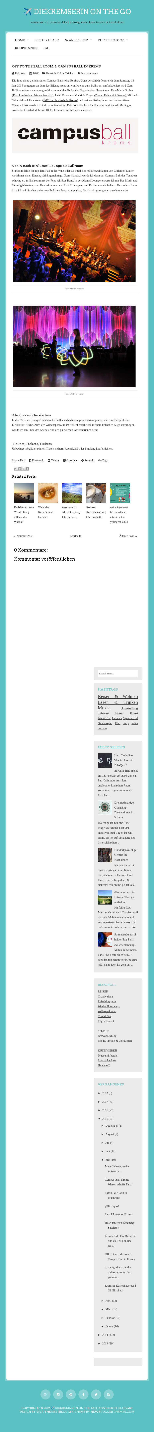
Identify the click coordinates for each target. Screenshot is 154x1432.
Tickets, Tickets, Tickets (32, 444)
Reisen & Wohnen (118, 696)
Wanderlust (76, 40)
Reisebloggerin (107, 1001)
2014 (105, 1334)
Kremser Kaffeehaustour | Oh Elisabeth (96, 512)
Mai (108, 1159)
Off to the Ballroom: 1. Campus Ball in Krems (56, 66)
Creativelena (105, 996)
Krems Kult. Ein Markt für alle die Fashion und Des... (120, 1241)
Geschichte (102, 728)
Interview (104, 718)
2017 (105, 1101)
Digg (104, 460)
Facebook (37, 460)
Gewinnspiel (105, 723)
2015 (105, 1118)
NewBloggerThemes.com (112, 1411)
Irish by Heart (47, 40)
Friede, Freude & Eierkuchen (115, 1040)
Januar (109, 1326)
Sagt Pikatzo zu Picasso (119, 1214)
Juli (107, 1142)
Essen (119, 713)
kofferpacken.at (107, 1011)
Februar (110, 1317)
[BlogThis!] (20, 469)
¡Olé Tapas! (112, 1206)
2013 (105, 1343)
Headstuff (104, 1065)
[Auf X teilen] (23, 469)
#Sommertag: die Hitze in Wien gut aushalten (124, 897)
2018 (105, 1093)
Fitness (117, 718)
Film (117, 723)
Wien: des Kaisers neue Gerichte (45, 512)
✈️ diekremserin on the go (77, 11)
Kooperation (26, 48)
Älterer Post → (128, 536)
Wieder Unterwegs (109, 1006)
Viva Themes (46, 1411)
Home (20, 40)
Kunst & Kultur (55, 73)
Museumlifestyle (108, 1055)
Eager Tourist (106, 1021)
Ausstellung (129, 708)
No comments (89, 73)
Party (126, 723)
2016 (105, 1110)
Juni (108, 1151)
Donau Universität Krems (110, 95)
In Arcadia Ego (107, 1060)
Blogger (125, 1408)
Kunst (134, 713)
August (110, 1134)
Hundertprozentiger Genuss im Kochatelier (126, 855)
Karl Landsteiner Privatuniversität (32, 95)
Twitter (54, 460)
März (108, 1309)
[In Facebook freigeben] (27, 469)
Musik (104, 707)
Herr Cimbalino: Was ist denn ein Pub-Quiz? (123, 760)
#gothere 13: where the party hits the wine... (71, 512)
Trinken (69, 73)
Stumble (89, 460)
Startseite (75, 536)
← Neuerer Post (22, 536)
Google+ (71, 460)
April (108, 1300)
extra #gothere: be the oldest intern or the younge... (118, 1272)
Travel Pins (104, 1016)
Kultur (135, 723)
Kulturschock (111, 40)
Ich (46, 48)
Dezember (112, 1125)
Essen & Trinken (118, 702)
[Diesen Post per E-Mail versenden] (16, 469)
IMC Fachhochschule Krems (60, 100)
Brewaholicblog (107, 1035)
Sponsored (130, 718)
